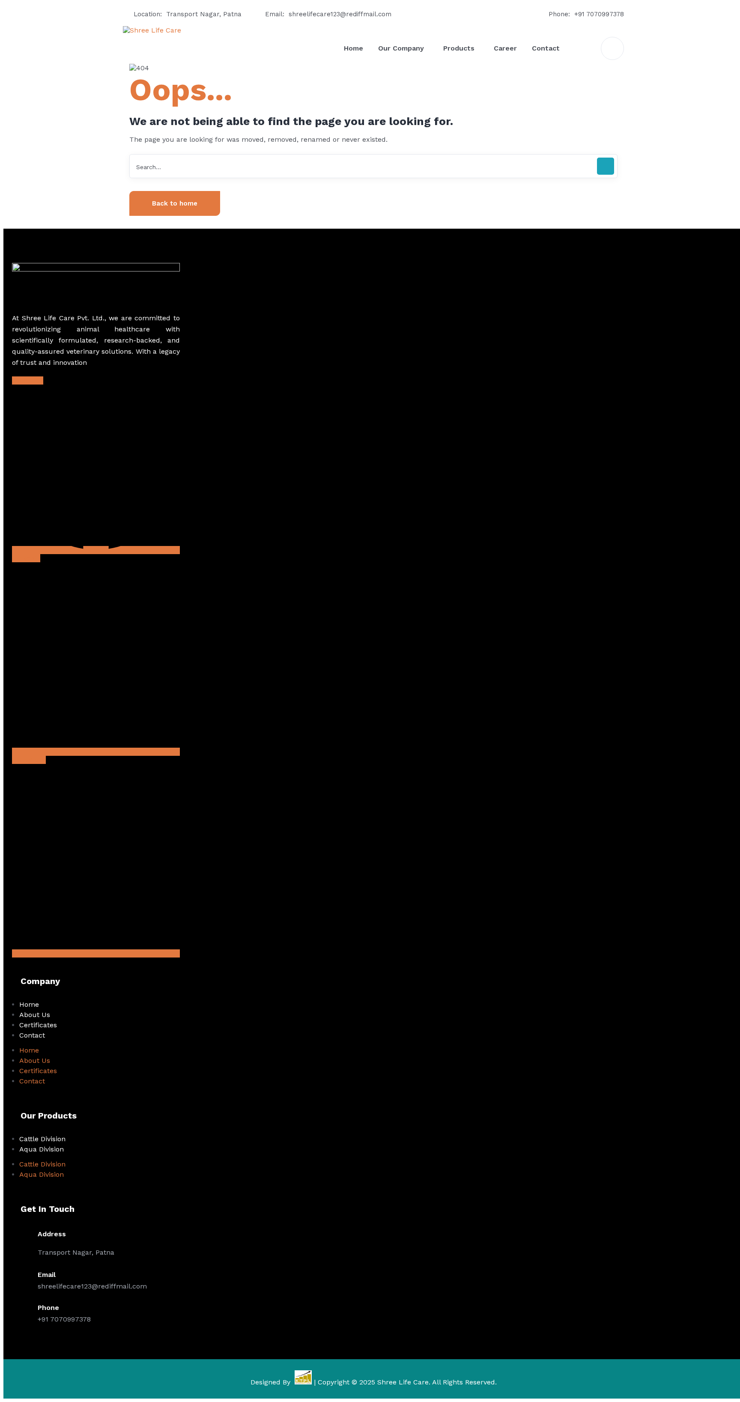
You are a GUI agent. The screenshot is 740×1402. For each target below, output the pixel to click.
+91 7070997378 (599, 14)
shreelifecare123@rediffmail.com (340, 14)
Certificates (38, 1025)
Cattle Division (42, 1139)
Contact (32, 1035)
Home (29, 1004)
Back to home (174, 203)
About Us (34, 1015)
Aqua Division (41, 1149)
